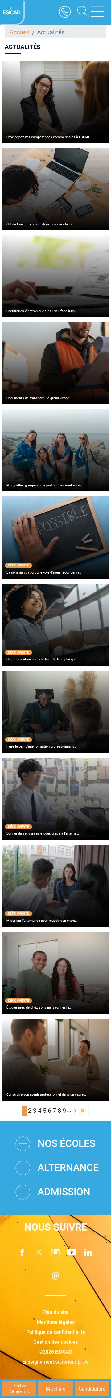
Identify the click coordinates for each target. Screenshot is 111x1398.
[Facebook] (22, 1252)
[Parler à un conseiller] (65, 12)
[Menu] (97, 12)
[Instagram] (55, 1252)
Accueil (20, 32)
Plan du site (55, 1312)
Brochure (55, 1389)
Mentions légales (56, 1322)
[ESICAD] (12, 12)
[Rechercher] (81, 12)
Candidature (92, 1389)
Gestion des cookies (55, 1342)
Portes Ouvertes (19, 1389)
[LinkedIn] (88, 1252)
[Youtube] (72, 1252)
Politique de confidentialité (55, 1332)
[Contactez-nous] (55, 1276)
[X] (39, 1252)
